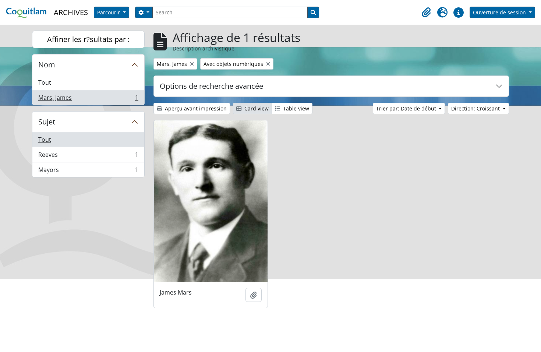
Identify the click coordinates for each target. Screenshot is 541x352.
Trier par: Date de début (407, 108)
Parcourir (109, 12)
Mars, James (88, 99)
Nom (46, 65)
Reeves (88, 156)
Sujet (46, 122)
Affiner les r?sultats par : (88, 39)
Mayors (88, 171)
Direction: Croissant (476, 108)
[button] (426, 12)
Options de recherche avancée (211, 86)
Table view (295, 108)
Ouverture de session (500, 12)
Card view (256, 108)
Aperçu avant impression (195, 108)
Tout (44, 82)
